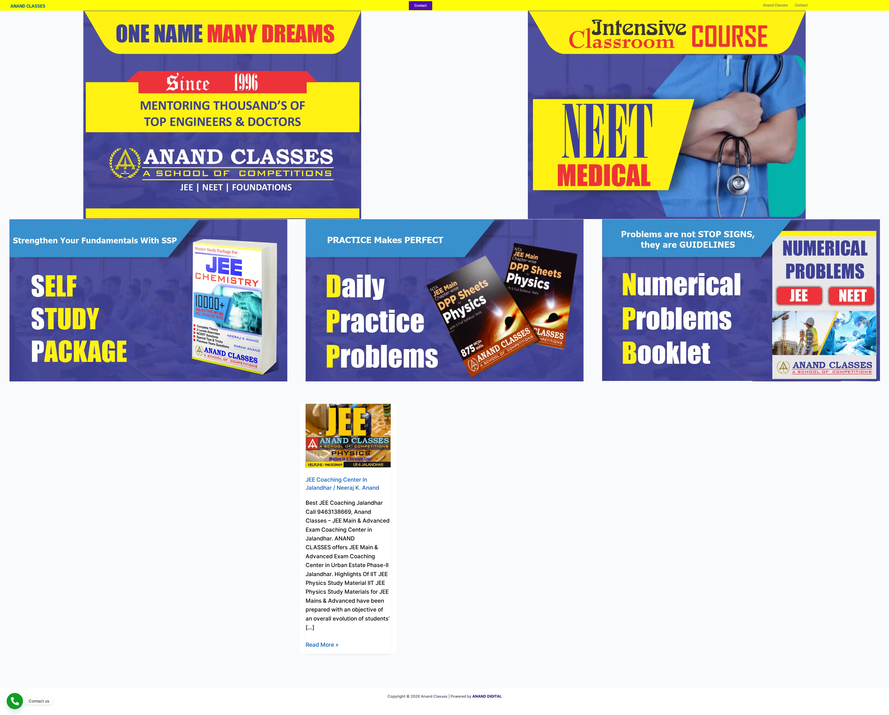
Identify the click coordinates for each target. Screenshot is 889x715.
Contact (801, 5)
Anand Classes (775, 5)
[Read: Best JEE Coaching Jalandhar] (348, 435)
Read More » (322, 644)
